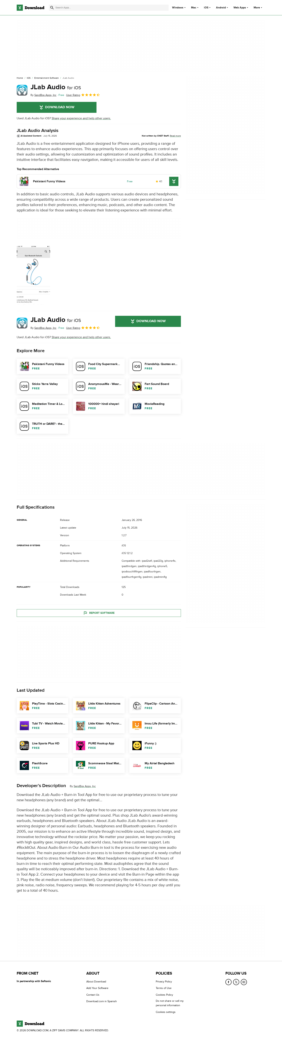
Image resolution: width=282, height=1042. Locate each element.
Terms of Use (164, 988)
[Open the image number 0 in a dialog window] (33, 275)
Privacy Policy (164, 981)
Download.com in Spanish (101, 1001)
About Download (96, 981)
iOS (206, 7)
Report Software (102, 613)
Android (221, 7)
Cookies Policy (164, 994)
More (257, 7)
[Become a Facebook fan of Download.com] (228, 982)
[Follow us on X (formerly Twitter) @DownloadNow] (236, 982)
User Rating (73, 95)
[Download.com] (30, 8)
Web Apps (239, 7)
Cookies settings (166, 1012)
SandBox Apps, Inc (85, 786)
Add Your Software (97, 988)
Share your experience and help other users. (81, 118)
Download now (59, 107)
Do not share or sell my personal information (170, 1003)
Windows (177, 7)
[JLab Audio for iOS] (22, 90)
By (43, 95)
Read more (175, 135)
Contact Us (92, 994)
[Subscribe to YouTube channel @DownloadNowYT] (244, 982)
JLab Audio (56, 87)
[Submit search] (52, 8)
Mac (193, 7)
